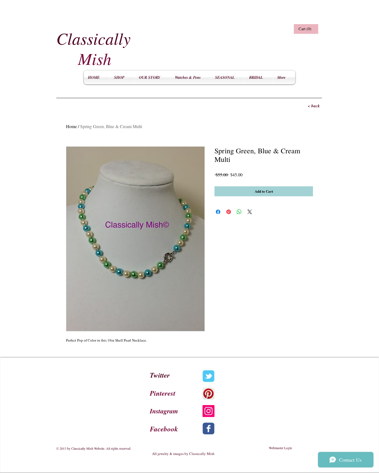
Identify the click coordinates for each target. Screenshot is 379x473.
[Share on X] (249, 211)
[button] (305, 29)
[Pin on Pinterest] (228, 211)
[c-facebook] (208, 428)
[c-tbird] (208, 376)
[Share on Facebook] (218, 211)
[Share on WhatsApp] (239, 211)
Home (71, 126)
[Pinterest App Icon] (208, 394)
